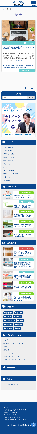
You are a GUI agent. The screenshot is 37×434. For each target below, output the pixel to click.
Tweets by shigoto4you (10, 384)
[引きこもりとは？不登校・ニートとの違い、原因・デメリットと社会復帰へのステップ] (8, 251)
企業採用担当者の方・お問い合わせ (14, 360)
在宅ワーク (6, 177)
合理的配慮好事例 (9, 160)
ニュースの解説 (8, 151)
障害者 (21, 321)
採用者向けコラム (9, 157)
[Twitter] (32, 88)
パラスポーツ (7, 167)
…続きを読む (18, 60)
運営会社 (6, 350)
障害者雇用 (24, 67)
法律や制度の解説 (9, 147)
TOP (33, 424)
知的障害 (7, 67)
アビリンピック (8, 164)
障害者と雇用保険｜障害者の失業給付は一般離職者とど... (22, 206)
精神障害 (13, 67)
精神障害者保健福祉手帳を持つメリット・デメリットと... (22, 225)
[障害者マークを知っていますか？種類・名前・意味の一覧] (8, 285)
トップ (5, 340)
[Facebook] (25, 88)
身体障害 (18, 67)
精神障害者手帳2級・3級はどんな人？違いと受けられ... (22, 196)
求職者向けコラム (27, 71)
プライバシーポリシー (10, 353)
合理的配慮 (9, 324)
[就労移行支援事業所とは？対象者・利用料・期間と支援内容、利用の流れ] (8, 275)
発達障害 (19, 324)
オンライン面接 (10, 65)
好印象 (16, 65)
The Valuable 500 (8, 170)
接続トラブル (22, 65)
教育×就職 (6, 180)
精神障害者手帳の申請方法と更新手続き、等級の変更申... (22, 216)
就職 (18, 328)
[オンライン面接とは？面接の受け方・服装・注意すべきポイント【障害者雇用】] (18, 31)
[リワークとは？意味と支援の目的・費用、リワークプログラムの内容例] (8, 296)
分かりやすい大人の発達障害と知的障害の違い (22, 235)
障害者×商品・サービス (10, 174)
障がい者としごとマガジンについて (14, 343)
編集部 (5, 346)
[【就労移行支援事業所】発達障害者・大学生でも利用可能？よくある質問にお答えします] (8, 262)
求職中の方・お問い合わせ (11, 356)
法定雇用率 (9, 328)
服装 (27, 65)
